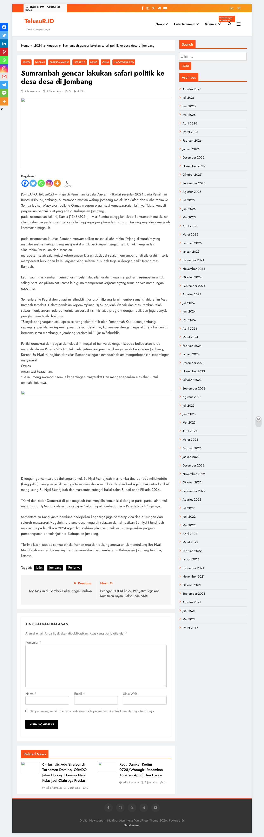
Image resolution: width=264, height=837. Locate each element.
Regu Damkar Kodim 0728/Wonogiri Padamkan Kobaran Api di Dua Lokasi (141, 770)
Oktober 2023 (192, 380)
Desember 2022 (193, 465)
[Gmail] (4, 76)
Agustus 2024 (192, 294)
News (160, 24)
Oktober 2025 (192, 174)
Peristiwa (74, 567)
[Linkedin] (4, 43)
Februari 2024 (192, 345)
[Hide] (1, 109)
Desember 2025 (193, 157)
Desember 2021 (193, 568)
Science (214, 23)
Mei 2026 (189, 114)
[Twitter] (33, 183)
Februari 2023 (192, 448)
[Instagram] (49, 183)
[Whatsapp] (41, 183)
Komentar (33, 642)
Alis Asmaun (32, 91)
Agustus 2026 (192, 89)
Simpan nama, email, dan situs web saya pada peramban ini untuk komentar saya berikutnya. (92, 711)
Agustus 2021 (192, 602)
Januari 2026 (191, 149)
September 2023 (194, 388)
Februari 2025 (192, 243)
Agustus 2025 (192, 191)
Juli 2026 (189, 97)
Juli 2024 (189, 303)
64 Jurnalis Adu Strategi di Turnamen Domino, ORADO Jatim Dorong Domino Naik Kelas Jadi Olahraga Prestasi (64, 772)
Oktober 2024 (192, 277)
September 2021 (194, 593)
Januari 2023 (191, 457)
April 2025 (190, 226)
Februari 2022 (192, 551)
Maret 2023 (190, 439)
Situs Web (130, 693)
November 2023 (194, 371)
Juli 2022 (189, 508)
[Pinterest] (4, 52)
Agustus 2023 (192, 397)
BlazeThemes (131, 825)
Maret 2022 (190, 542)
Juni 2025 (189, 209)
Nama (31, 693)
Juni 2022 (189, 516)
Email (79, 693)
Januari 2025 (191, 251)
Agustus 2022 (192, 499)
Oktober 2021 (192, 585)
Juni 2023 (189, 414)
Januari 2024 (191, 354)
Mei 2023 (189, 422)
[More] (57, 183)
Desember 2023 (193, 363)
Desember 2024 (193, 260)
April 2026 (190, 123)
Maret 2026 (190, 132)
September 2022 (194, 491)
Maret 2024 (190, 337)
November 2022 (194, 474)
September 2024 (194, 286)
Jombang (55, 567)
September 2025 (194, 183)
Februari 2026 (192, 140)
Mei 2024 (189, 320)
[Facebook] (25, 183)
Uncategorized (124, 62)
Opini (105, 62)
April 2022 (190, 534)
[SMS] (4, 93)
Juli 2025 (188, 200)
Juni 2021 (189, 611)
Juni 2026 (189, 106)
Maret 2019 (190, 628)
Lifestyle (79, 62)
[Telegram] (4, 85)
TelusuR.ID (39, 21)
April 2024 (190, 328)
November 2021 (194, 576)
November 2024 (194, 268)
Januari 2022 (191, 559)
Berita (26, 62)
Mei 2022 (189, 525)
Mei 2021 (189, 619)
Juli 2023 (188, 405)
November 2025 (194, 166)
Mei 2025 (189, 217)
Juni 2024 (189, 311)
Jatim (39, 567)
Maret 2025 (190, 234)
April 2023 (190, 431)
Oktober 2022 (192, 482)
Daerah (40, 62)
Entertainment (184, 24)
